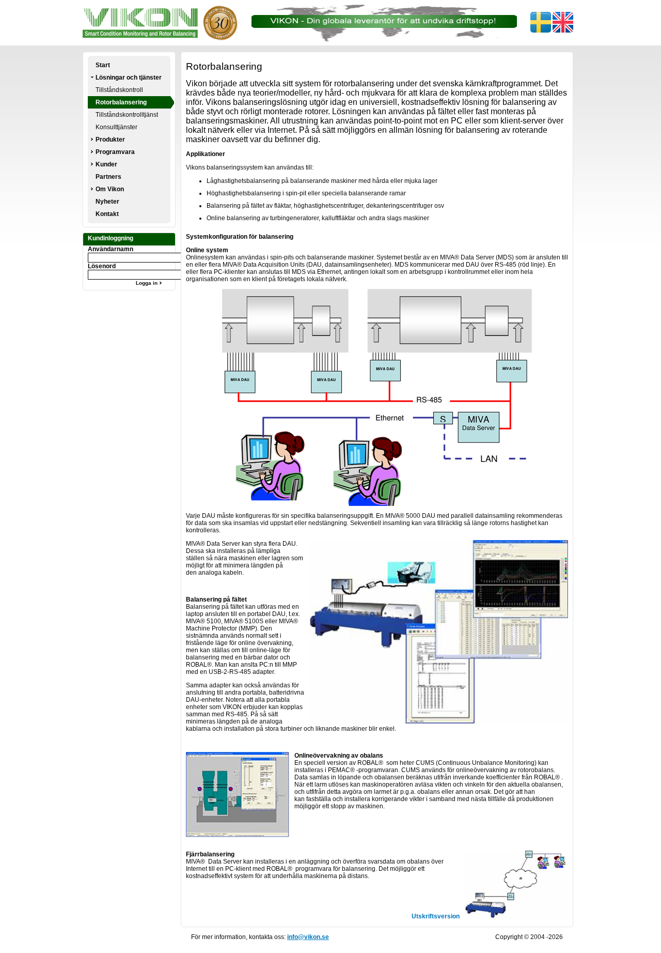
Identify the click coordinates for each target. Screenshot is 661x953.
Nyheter (107, 201)
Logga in (147, 283)
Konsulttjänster (116, 127)
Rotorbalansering (121, 102)
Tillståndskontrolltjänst (127, 114)
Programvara (115, 152)
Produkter (110, 139)
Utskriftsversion (436, 916)
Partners (108, 176)
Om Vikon (110, 189)
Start (103, 65)
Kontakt (107, 214)
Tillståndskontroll (119, 90)
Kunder (106, 164)
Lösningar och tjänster (129, 77)
